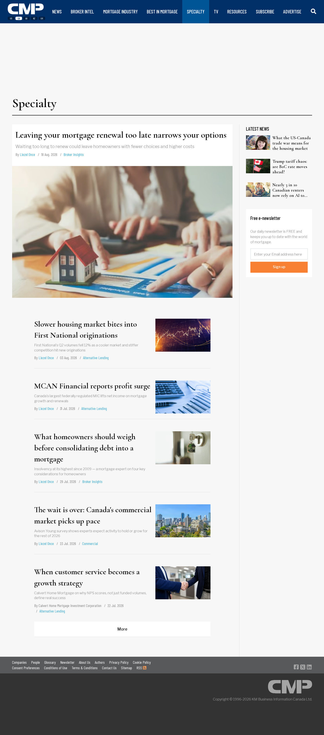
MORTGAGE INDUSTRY (120, 11)
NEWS (57, 11)
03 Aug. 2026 (68, 357)
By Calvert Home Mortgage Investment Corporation (67, 605)
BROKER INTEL (82, 11)
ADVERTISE (292, 11)
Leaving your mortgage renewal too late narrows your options (120, 135)
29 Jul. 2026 (68, 481)
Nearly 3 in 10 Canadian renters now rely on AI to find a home (288, 190)
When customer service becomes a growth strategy (87, 577)
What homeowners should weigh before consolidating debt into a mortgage (85, 448)
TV (216, 11)
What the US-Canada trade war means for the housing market (291, 143)
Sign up (279, 267)
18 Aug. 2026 (49, 154)
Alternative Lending (96, 357)
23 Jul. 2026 (68, 543)
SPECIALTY (196, 11)
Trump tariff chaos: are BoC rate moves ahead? (289, 167)
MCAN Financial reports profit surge (92, 386)
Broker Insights (73, 154)
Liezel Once (27, 154)
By (25, 154)
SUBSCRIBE (265, 11)
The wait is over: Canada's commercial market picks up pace (93, 515)
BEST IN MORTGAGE (162, 11)
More (122, 629)
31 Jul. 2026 (67, 408)
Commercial (90, 543)
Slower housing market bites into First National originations (85, 329)
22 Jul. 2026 (116, 605)
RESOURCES (237, 11)
